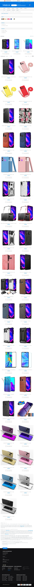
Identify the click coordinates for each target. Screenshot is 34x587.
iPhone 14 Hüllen (10, 578)
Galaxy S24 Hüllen (18, 580)
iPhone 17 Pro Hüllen (4, 576)
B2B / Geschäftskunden (17, 569)
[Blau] (11, 19)
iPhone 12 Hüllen (10, 580)
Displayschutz (4, 32)
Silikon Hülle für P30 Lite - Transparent (8, 394)
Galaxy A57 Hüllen (18, 577)
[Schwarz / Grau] (2, 19)
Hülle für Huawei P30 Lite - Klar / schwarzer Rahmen (8, 76)
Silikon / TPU (3, 24)
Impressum (3, 567)
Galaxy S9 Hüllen (25, 580)
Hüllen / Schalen (4, 30)
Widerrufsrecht (16, 568)
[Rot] (8, 19)
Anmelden (23, 2)
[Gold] (5, 19)
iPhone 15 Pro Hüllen (4, 580)
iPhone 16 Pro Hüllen (4, 578)
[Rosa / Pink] (10, 19)
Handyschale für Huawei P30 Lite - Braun (25, 394)
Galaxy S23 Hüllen (25, 576)
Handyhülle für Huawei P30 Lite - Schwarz (25, 247)
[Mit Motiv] (14, 19)
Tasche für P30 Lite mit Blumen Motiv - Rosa (9, 272)
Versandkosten (10, 567)
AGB (2, 569)
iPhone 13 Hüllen (10, 579)
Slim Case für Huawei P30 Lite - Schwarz (25, 272)
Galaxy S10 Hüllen (25, 579)
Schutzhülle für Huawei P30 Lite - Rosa (25, 174)
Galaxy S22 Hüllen (25, 577)
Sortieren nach (3, 56)
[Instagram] (5, 565)
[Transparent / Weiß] (13, 19)
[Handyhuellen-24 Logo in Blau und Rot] (6, 5)
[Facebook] (3, 565)
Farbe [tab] (2, 16)
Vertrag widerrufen (9, 570)
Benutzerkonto (16, 567)
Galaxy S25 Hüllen (18, 578)
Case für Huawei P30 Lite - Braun (25, 296)
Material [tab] (3, 22)
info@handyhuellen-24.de (6, 559)
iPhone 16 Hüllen (4, 579)
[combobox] (14, 5)
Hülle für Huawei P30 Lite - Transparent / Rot (25, 223)
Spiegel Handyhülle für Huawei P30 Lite (25, 418)
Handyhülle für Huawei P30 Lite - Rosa (25, 467)
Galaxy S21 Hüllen (25, 578)
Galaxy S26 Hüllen (18, 576)
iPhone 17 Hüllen (4, 577)
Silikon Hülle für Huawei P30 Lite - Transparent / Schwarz (9, 223)
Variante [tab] (2, 28)
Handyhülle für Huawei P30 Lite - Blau (8, 491)
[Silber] (7, 19)
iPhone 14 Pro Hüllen (10, 577)
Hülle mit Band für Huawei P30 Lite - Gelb (8, 101)
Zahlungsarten (9, 568)
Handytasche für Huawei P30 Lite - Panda (25, 125)
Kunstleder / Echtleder (5, 25)
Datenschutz (3, 568)
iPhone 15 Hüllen (10, 576)
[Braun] (3, 19)
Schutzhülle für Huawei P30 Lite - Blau (8, 174)
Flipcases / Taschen (4, 31)
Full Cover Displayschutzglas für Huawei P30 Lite (8, 369)
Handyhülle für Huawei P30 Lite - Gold (8, 467)
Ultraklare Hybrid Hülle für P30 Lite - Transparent (8, 125)
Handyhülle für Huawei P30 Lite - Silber (8, 247)
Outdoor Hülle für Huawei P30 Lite (8, 296)
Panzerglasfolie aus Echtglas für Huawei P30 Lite (25, 369)
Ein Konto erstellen (28, 2)
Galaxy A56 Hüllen (18, 579)
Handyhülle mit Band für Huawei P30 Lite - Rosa (25, 76)
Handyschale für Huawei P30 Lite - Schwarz (9, 418)
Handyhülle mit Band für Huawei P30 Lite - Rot (25, 101)
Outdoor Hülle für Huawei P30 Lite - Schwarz (25, 345)
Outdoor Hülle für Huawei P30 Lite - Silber (8, 345)
